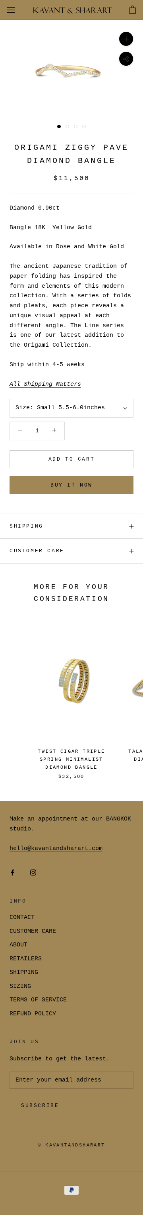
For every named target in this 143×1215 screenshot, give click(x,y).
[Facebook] (12, 873)
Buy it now (71, 485)
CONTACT (22, 917)
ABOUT (18, 945)
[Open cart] (132, 10)
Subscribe (40, 1106)
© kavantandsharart (71, 1145)
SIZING (20, 986)
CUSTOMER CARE (33, 931)
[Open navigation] (11, 10)
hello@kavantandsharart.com (56, 848)
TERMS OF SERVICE (38, 1000)
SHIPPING (26, 526)
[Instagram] (33, 873)
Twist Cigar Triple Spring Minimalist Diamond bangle (71, 759)
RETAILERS (26, 959)
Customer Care (37, 551)
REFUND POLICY (33, 1014)
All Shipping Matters (45, 384)
